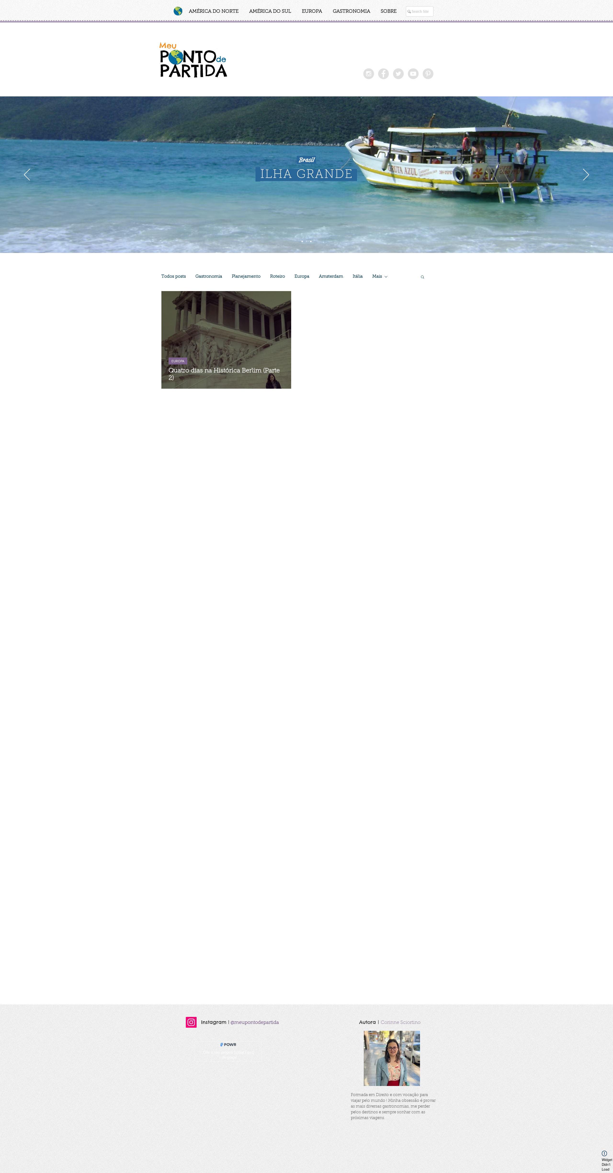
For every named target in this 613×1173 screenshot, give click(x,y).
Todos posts (173, 277)
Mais (377, 277)
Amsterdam (331, 277)
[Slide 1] (302, 241)
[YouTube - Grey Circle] (413, 73)
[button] (213, 12)
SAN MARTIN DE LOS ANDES (306, 175)
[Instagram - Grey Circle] (368, 73)
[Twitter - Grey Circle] (398, 73)
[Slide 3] (311, 241)
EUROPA (177, 361)
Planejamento (246, 277)
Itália (358, 277)
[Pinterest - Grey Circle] (428, 73)
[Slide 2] (306, 241)
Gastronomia (208, 277)
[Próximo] (586, 175)
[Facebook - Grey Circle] (383, 73)
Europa (302, 277)
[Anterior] (27, 175)
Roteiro (277, 277)
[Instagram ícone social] (191, 1022)
